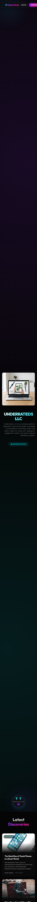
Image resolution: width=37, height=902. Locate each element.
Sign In (23, 5)
